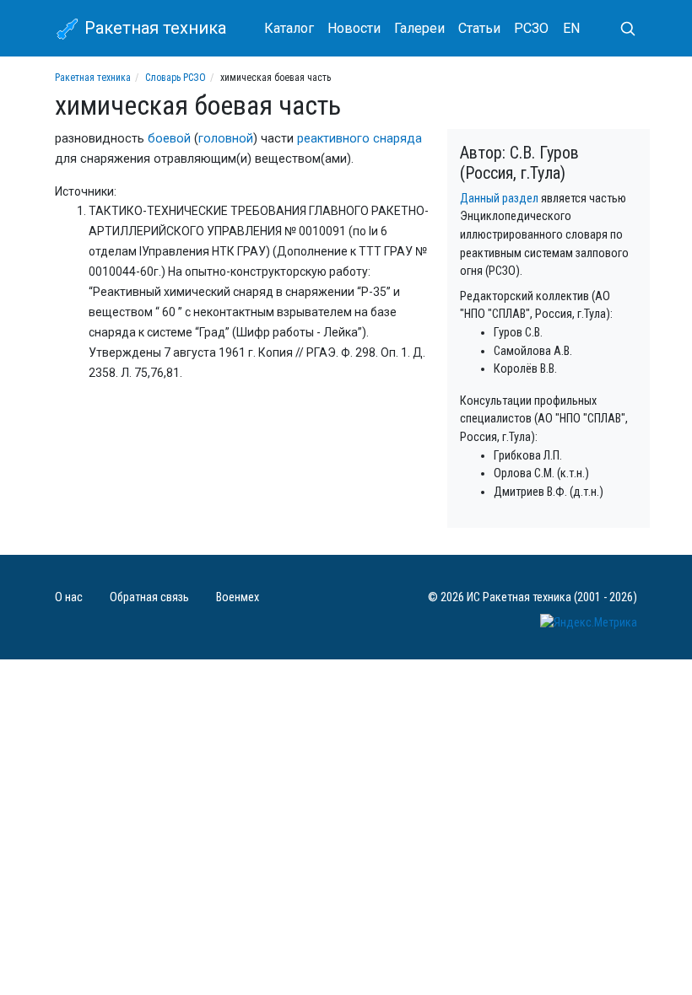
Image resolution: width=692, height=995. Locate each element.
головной (225, 139)
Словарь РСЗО (175, 77)
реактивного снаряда (359, 139)
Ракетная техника (153, 28)
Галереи (419, 28)
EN (571, 28)
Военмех (237, 597)
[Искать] (621, 29)
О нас (69, 597)
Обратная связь (149, 597)
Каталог (289, 28)
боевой (169, 139)
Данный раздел (499, 198)
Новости (354, 28)
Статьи (479, 28)
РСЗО (531, 28)
